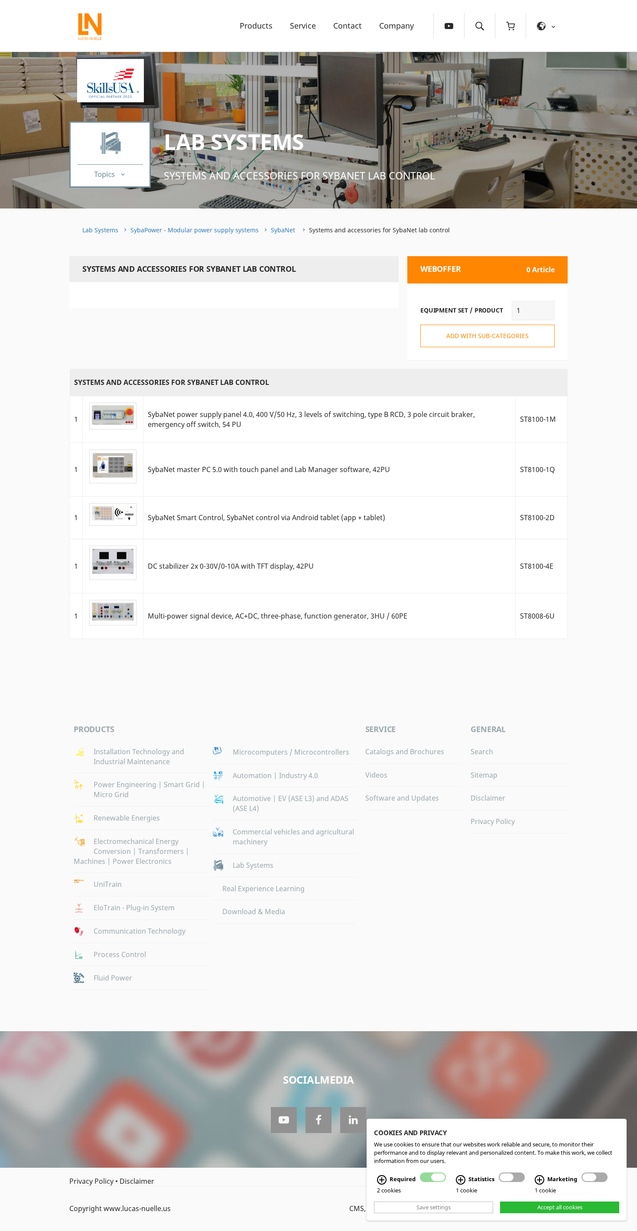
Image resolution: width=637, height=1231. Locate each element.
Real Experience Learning (263, 888)
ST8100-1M (538, 419)
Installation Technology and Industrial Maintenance (139, 756)
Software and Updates (402, 798)
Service (303, 25)
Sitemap (484, 775)
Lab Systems (234, 141)
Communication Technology (139, 931)
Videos (376, 775)
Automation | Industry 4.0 (275, 775)
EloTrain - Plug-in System (134, 907)
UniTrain (108, 884)
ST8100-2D (537, 517)
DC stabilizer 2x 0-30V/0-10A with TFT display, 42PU (231, 566)
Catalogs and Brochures (404, 751)
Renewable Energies (127, 818)
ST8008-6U (537, 616)
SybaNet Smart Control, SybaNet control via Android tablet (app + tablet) (266, 517)
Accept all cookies (559, 1207)
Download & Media (253, 911)
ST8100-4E (536, 566)
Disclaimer (488, 798)
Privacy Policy (493, 821)
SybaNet (284, 230)
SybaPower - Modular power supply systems (194, 230)
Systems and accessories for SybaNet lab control (299, 175)
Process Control (120, 954)
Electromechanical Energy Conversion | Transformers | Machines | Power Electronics (131, 851)
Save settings (433, 1207)
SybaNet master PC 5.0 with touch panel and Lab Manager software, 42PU (269, 469)
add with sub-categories (487, 336)
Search (482, 751)
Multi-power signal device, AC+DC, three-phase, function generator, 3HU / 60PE (277, 616)
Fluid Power (113, 978)
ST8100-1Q (537, 469)
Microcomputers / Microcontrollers (291, 752)
